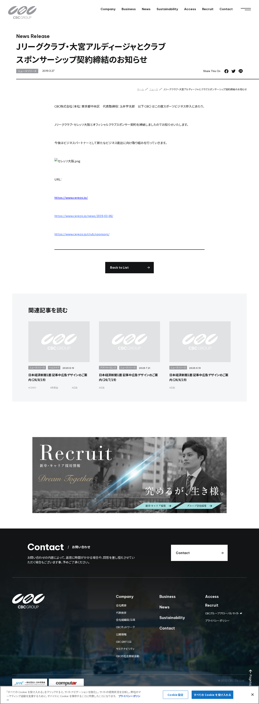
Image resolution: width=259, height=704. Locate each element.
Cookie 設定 (175, 694)
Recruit (207, 9)
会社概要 (121, 605)
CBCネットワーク (125, 627)
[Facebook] (226, 71)
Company (108, 9)
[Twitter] (233, 71)
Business (129, 9)
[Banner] (29, 683)
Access (190, 9)
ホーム (140, 89)
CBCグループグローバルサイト (222, 613)
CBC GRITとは (124, 642)
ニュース (153, 89)
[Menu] (246, 9)
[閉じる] (252, 694)
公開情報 (121, 634)
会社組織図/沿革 (125, 620)
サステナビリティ (125, 649)
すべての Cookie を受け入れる (212, 694)
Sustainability (167, 9)
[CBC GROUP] (22, 12)
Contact (226, 9)
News (146, 9)
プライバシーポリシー (217, 620)
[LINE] (241, 71)
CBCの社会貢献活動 (127, 656)
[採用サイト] (129, 475)
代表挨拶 (121, 613)
